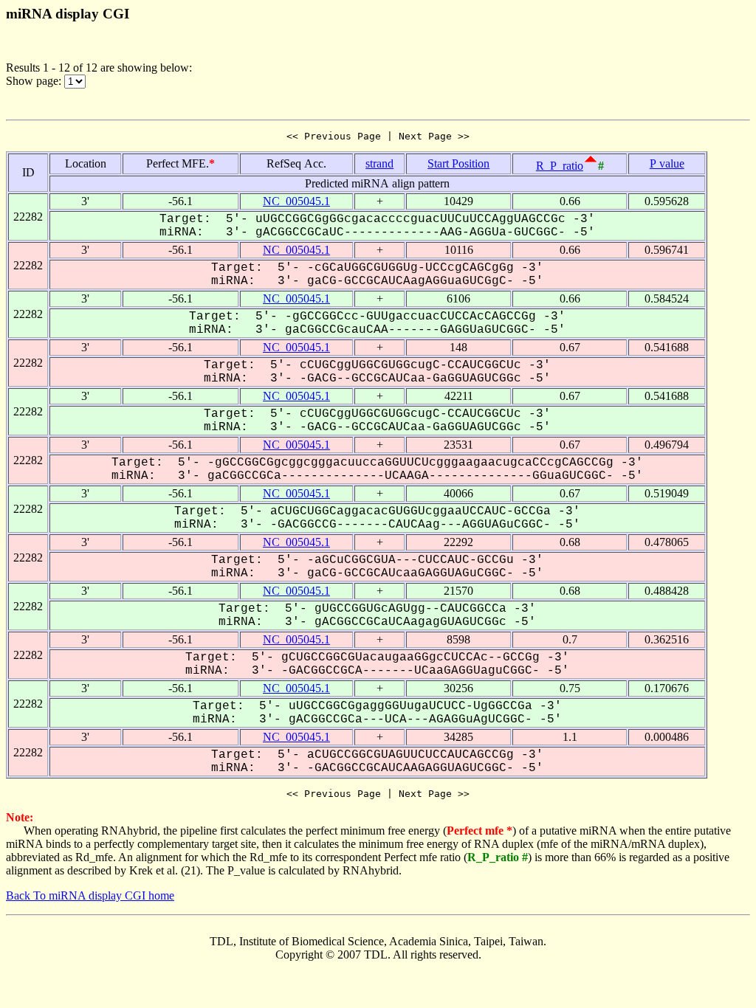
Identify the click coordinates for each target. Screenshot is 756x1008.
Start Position (458, 163)
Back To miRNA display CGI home (90, 895)
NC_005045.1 (296, 201)
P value (667, 163)
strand (379, 163)
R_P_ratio (559, 165)
